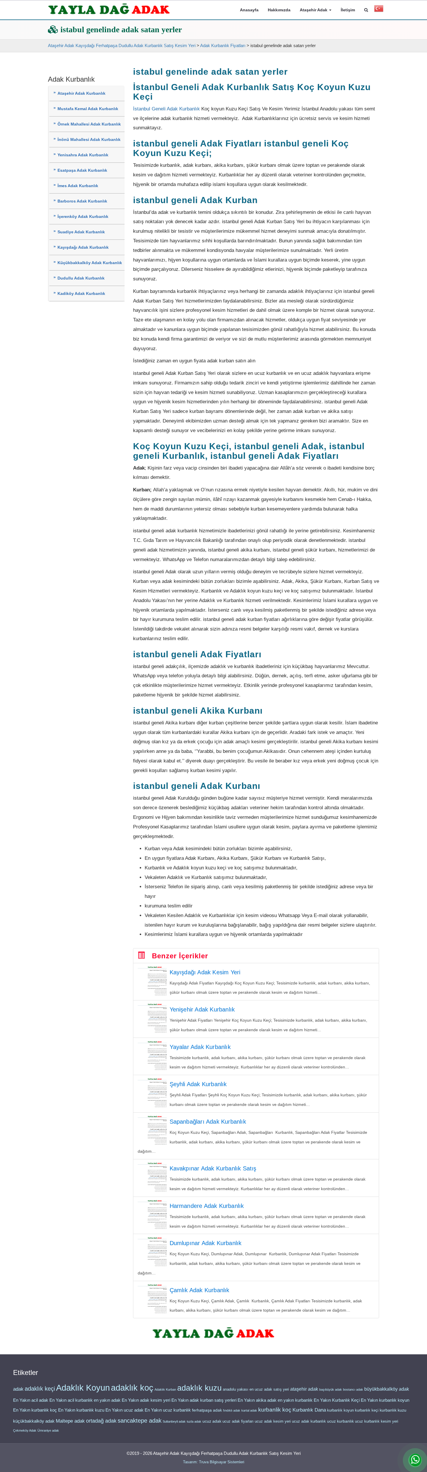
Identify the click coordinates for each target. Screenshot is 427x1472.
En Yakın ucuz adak (124, 1410)
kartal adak (249, 1410)
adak (18, 1389)
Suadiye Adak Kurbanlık (81, 232)
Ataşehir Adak (314, 10)
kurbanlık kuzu (393, 1410)
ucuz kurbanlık (340, 1421)
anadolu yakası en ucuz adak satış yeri (256, 1389)
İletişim (348, 10)
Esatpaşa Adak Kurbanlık (82, 170)
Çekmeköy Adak (24, 1430)
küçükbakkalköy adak (34, 1421)
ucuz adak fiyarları (238, 1421)
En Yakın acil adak (30, 1400)
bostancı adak (353, 1389)
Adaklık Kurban (165, 1389)
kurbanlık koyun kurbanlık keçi (352, 1410)
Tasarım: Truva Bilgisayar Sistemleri (213, 1462)
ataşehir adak (304, 1389)
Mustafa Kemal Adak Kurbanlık (88, 109)
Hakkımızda (279, 10)
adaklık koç (132, 1387)
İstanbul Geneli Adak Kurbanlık (166, 109)
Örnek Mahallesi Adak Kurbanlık (89, 124)
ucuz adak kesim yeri (273, 1421)
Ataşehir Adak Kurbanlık (81, 93)
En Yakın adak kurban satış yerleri (203, 1400)
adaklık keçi (40, 1388)
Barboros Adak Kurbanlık (82, 201)
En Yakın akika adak (257, 1400)
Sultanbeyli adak (174, 1421)
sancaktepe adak (140, 1420)
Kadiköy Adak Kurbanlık (81, 293)
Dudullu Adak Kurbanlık (81, 278)
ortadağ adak (101, 1421)
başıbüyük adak (330, 1389)
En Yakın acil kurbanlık (71, 1400)
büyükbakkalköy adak (386, 1389)
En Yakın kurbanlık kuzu (81, 1410)
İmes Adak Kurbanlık (78, 186)
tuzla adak (194, 1421)
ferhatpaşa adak (207, 1410)
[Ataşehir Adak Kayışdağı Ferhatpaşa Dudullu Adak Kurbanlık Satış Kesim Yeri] (109, 9)
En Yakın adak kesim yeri (146, 1400)
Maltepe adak (70, 1421)
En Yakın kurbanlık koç (35, 1410)
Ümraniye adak (48, 1430)
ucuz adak (211, 1421)
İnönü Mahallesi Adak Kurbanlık (89, 139)
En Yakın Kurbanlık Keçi (337, 1400)
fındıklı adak (231, 1410)
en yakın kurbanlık (295, 1400)
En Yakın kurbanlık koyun (385, 1400)
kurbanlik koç (274, 1410)
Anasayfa (249, 10)
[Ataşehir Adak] (213, 1332)
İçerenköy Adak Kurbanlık (83, 216)
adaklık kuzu (199, 1388)
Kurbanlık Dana (309, 1409)
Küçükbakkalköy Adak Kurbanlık (90, 263)
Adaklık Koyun (83, 1387)
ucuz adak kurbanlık (309, 1421)
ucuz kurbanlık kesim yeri (376, 1421)
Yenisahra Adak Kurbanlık (83, 155)
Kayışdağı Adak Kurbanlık (83, 247)
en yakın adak (107, 1400)
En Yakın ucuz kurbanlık (168, 1410)
